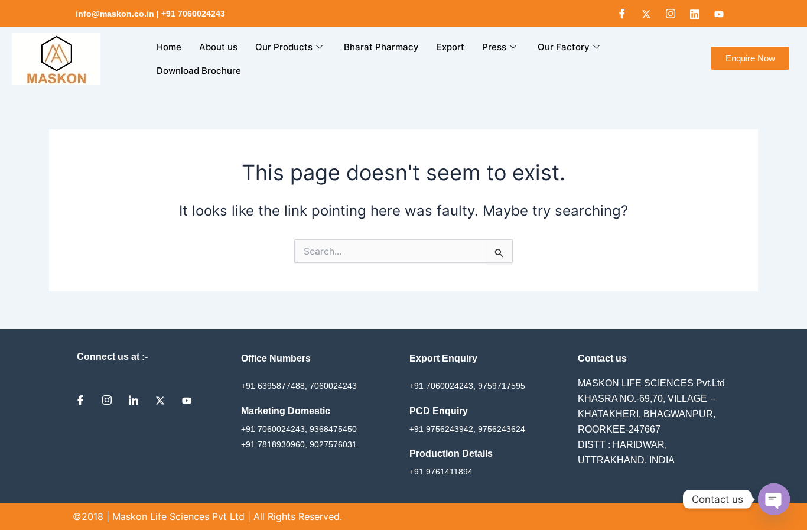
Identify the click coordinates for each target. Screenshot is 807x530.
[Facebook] (622, 13)
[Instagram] (670, 13)
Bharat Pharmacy (381, 47)
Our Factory (564, 47)
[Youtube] (719, 13)
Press (494, 47)
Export (450, 47)
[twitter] (164, 400)
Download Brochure (199, 70)
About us (218, 47)
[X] (646, 13)
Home (169, 47)
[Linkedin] (695, 13)
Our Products (284, 47)
